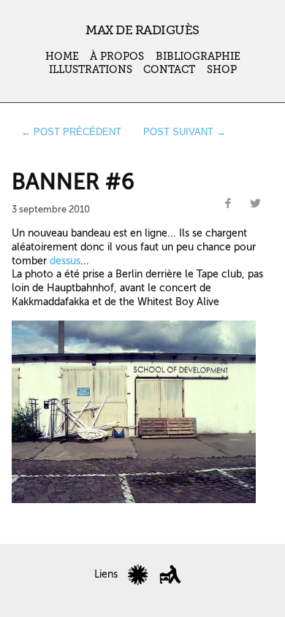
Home (62, 56)
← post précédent (71, 131)
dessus (65, 261)
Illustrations (90, 70)
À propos (117, 56)
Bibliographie (198, 56)
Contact (169, 70)
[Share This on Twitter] (255, 203)
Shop (222, 70)
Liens (106, 574)
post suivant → (184, 131)
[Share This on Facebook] (228, 203)
